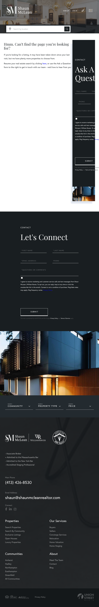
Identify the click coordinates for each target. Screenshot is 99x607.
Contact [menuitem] (53, 564)
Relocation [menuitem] (54, 538)
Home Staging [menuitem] (56, 546)
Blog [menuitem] (51, 567)
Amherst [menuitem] (9, 560)
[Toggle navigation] (91, 10)
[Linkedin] (10, 509)
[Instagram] (15, 509)
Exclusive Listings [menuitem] (13, 534)
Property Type (47, 406)
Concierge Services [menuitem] (58, 534)
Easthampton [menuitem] (11, 571)
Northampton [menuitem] (11, 567)
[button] (67, 28)
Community (15, 406)
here (44, 63)
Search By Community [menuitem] (15, 531)
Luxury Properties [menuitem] (13, 542)
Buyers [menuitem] (52, 527)
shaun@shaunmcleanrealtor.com (32, 497)
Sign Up (66, 11)
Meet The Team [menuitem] (56, 560)
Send (34, 312)
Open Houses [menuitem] (11, 538)
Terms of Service (89, 170)
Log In (74, 11)
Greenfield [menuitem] (9, 575)
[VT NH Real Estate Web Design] (86, 597)
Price (72, 406)
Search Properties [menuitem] (13, 527)
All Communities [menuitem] (12, 578)
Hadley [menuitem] (8, 564)
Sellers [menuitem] (52, 531)
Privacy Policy (79, 170)
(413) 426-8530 (18, 482)
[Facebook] (6, 509)
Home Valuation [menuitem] (57, 542)
